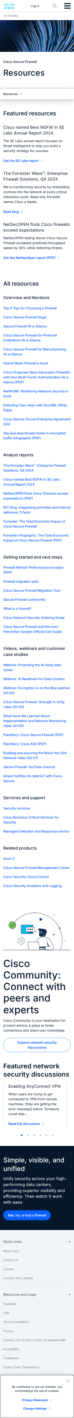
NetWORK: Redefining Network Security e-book (36, 393)
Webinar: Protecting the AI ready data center (32, 667)
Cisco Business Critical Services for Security (31, 819)
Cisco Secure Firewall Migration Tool (31, 590)
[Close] (68, 1381)
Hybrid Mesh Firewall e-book (25, 363)
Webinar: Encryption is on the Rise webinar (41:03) (36, 690)
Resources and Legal (19, 1294)
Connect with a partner (18, 1278)
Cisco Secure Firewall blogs (24, 317)
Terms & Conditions (16, 1322)
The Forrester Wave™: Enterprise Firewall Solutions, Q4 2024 (34, 467)
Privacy (8, 1331)
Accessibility (11, 1349)
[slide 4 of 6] (40, 1135)
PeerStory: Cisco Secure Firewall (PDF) (33, 735)
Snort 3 (9, 859)
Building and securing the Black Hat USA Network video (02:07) (35, 755)
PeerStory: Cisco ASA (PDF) (24, 744)
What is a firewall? (17, 608)
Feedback (9, 1304)
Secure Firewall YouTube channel (29, 767)
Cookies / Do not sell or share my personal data (34, 1340)
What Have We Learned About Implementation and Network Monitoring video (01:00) (34, 721)
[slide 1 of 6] (21, 1135)
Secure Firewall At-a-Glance (25, 326)
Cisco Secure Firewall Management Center (36, 868)
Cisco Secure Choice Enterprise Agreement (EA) (37, 421)
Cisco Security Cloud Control (26, 877)
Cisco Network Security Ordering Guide (34, 618)
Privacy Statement (35, 1400)
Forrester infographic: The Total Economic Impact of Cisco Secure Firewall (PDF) (36, 537)
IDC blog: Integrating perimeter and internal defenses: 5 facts (37, 509)
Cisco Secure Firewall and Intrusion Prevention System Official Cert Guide (32, 629)
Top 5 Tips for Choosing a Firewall (30, 308)
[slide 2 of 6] (28, 1135)
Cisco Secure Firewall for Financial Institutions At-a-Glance (30, 337)
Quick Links (12, 1241)
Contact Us (10, 1260)
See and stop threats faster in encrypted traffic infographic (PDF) (34, 435)
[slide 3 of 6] (34, 1135)
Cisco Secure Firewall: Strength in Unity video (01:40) (34, 704)
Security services (16, 808)
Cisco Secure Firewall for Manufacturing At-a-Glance (34, 351)
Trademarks (11, 1358)
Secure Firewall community (24, 599)
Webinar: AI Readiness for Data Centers (34, 679)
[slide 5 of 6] (46, 1135)
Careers (8, 1269)
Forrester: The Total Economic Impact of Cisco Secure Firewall (34, 523)
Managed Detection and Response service (36, 831)
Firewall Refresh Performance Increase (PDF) (33, 569)
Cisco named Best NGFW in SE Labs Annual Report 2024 (31, 481)
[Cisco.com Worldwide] (9, 6)
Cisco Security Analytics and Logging (32, 886)
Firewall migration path (21, 581)
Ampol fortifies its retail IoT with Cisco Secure (32, 778)
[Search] (55, 6)
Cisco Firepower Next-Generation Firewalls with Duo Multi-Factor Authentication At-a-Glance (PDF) (36, 377)
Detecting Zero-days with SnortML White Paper (35, 407)
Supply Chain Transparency (21, 1367)
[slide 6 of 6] (52, 1135)
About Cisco (11, 1251)
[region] (37, 1396)
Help (6, 1313)
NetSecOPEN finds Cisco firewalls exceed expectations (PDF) (35, 495)
